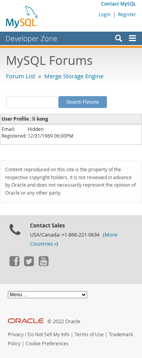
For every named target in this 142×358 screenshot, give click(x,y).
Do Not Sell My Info (48, 334)
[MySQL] (22, 16)
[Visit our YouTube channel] (43, 264)
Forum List (20, 76)
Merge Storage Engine (73, 76)
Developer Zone (31, 38)
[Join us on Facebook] (14, 264)
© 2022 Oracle (63, 321)
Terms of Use (89, 334)
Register (127, 14)
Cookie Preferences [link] (47, 344)
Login (104, 14)
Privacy (16, 334)
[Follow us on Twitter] (28, 264)
